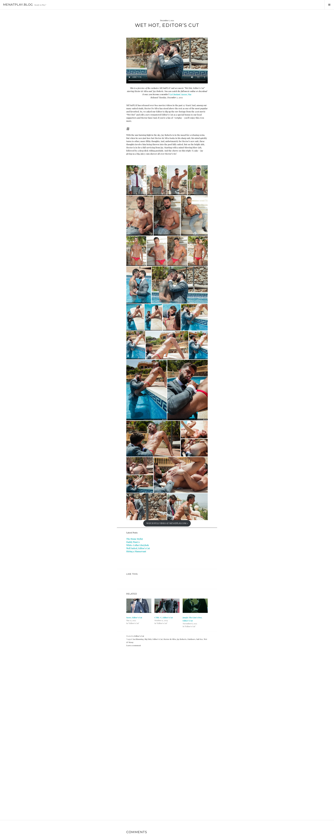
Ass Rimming (138, 639)
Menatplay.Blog (18, 4)
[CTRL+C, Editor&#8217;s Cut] (167, 606)
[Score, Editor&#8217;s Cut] (138, 606)
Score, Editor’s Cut (134, 617)
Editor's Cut (139, 636)
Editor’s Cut (158, 639)
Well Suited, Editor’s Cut (138, 548)
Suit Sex (199, 639)
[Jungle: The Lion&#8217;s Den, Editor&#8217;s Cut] (195, 606)
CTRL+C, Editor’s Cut (163, 617)
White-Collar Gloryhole (137, 545)
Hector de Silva (169, 639)
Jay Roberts (181, 639)
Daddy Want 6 (133, 542)
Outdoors (191, 639)
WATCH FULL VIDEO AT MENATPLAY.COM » (167, 523)
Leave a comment (133, 645)
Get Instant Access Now (180, 94)
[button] (136, 180)
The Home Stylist (134, 538)
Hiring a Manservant (136, 551)
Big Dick (148, 639)
